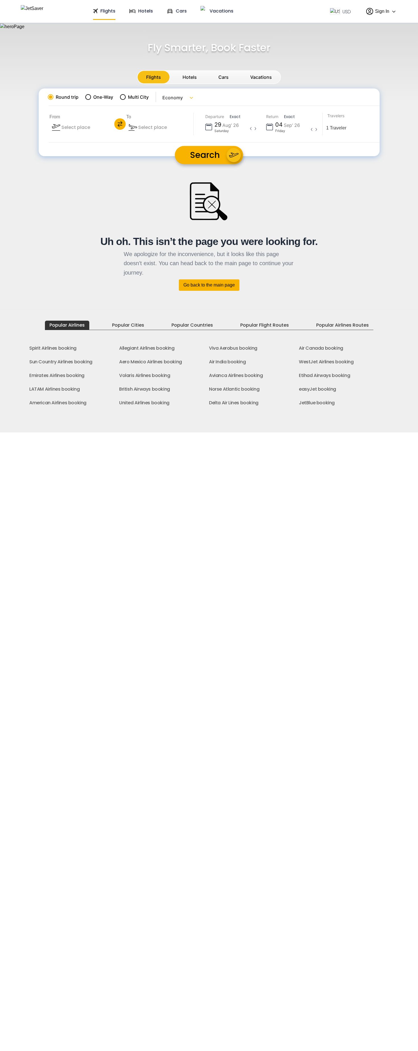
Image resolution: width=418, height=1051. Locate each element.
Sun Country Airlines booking (60, 361)
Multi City (138, 97)
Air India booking (227, 361)
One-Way (103, 97)
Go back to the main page (209, 285)
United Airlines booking (144, 402)
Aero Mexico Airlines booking (150, 361)
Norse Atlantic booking (234, 389)
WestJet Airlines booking (326, 361)
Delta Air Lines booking (233, 402)
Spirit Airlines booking (52, 348)
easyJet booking (317, 389)
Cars (223, 77)
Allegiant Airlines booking (147, 348)
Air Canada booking (321, 348)
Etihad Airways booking (324, 375)
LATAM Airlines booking (54, 389)
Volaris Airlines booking (144, 375)
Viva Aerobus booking (233, 348)
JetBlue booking (317, 402)
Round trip (67, 97)
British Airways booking (144, 389)
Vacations (261, 77)
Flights (153, 77)
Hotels (190, 77)
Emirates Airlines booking (56, 375)
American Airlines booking (57, 402)
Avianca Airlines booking (236, 375)
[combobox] (91, 127)
